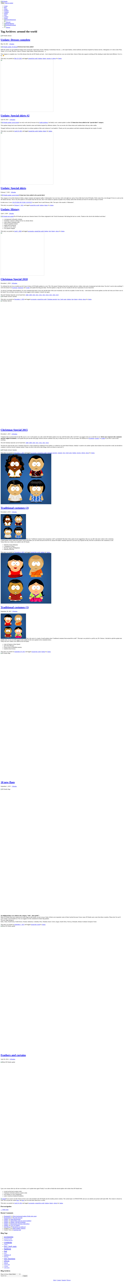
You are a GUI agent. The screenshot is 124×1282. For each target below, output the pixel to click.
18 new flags (8, 782)
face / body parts (62, 299)
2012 (40, 295)
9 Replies (14, 512)
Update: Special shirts (13, 188)
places (57, 231)
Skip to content (9, 3)
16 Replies (12, 1059)
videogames (7, 1267)
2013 (44, 295)
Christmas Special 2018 (14, 279)
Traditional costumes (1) (15, 607)
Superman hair (17, 1230)
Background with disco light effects (20, 1224)
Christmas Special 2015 (14, 429)
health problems (43, 122)
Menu (2, 3)
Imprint (64, 1280)
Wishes (6, 13)
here (18, 1200)
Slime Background (15, 1219)
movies (49, 58)
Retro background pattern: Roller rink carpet (25, 1216)
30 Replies (14, 283)
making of (7, 1255)
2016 (54, 295)
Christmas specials (52, 299)
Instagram (20, 287)
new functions (9, 1258)
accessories (31, 231)
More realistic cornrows (19, 1228)
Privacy (69, 1280)
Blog (5, 7)
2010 (33, 295)
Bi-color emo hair (17, 1217)
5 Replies (11, 213)
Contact (6, 16)
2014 (47, 295)
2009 (30, 295)
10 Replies (12, 119)
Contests (6, 12)
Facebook (14, 287)
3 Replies (11, 44)
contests (8, 1242)
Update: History (10, 209)
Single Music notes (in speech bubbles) (21, 1220)
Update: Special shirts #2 (15, 115)
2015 (50, 295)
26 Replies (14, 434)
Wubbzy (6, 1219)
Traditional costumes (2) (15, 507)
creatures (60, 453)
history (44, 58)
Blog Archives (4, 1274)
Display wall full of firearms (18, 1222)
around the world (32, 58)
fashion (40, 58)
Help (54, 1280)
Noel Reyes (7, 1227)
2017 (57, 295)
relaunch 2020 (7, 1264)
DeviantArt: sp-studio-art (19, 1227)
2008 (27, 295)
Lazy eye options (15, 1225)
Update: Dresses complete (15, 39)
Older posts (4, 1209)
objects (80, 299)
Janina (59, 58)
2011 (37, 295)
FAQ (5, 15)
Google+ (97, 438)
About (5, 9)
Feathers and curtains (13, 1055)
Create (6, 6)
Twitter (28, 287)
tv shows (53, 58)
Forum (6, 18)
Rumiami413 (7, 1216)
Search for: (3, 1276)
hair (50, 231)
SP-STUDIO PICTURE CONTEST (22, 202)
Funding (6, 10)
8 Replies (13, 192)
